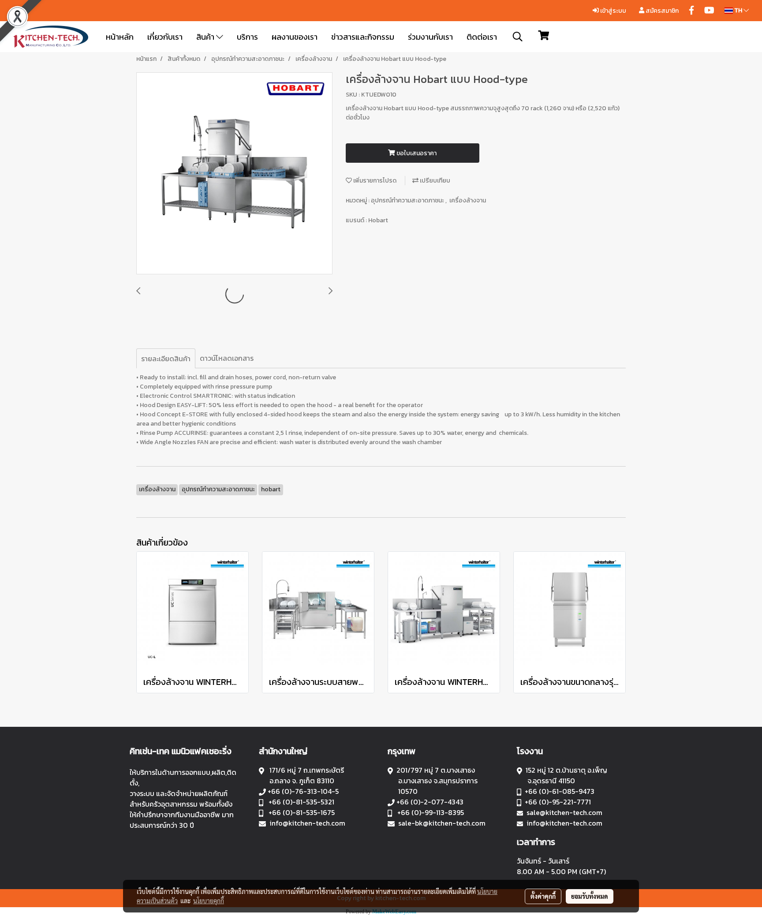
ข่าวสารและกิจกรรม (362, 37)
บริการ (247, 37)
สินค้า (206, 37)
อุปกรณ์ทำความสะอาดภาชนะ (408, 200)
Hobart (378, 220)
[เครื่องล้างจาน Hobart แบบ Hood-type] (234, 174)
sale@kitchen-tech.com (564, 812)
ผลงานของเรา (295, 37)
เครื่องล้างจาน (467, 200)
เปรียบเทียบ (434, 180)
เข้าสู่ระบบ (612, 10)
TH (738, 10)
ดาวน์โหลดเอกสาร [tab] (227, 358)
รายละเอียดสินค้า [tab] (165, 358)
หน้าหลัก (120, 37)
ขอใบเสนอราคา (416, 153)
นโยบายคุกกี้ (208, 901)
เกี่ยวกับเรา (165, 37)
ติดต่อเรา (482, 37)
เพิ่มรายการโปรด (374, 180)
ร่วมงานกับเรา (430, 37)
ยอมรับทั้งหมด (589, 896)
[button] (517, 36)
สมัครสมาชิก (661, 10)
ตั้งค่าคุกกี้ (543, 896)
